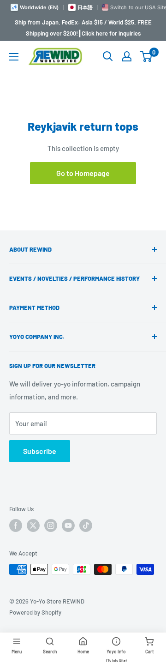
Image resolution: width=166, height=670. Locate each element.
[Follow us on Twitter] (33, 525)
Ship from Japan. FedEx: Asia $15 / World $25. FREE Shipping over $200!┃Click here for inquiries (83, 27)
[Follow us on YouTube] (68, 525)
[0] (146, 56)
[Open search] (108, 56)
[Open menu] (13, 56)
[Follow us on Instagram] (50, 525)
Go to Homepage (83, 173)
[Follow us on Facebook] (15, 525)
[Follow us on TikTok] (85, 525)
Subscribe (39, 451)
